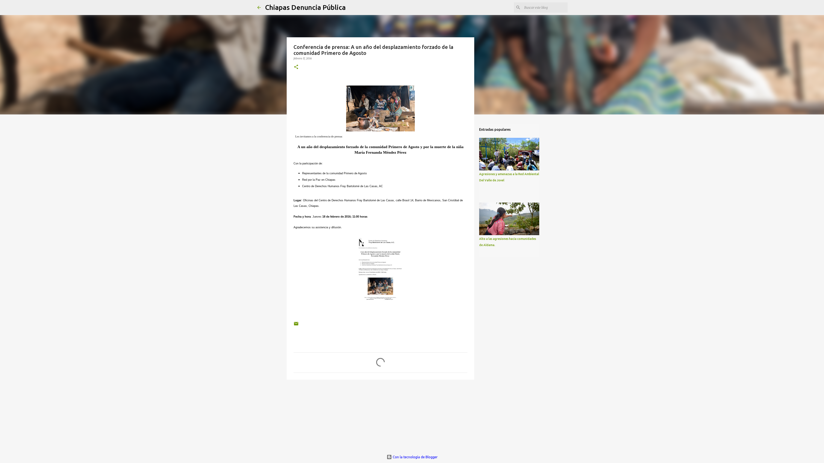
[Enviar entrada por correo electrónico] (296, 325)
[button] (296, 67)
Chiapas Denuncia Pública (305, 7)
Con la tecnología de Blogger (415, 457)
